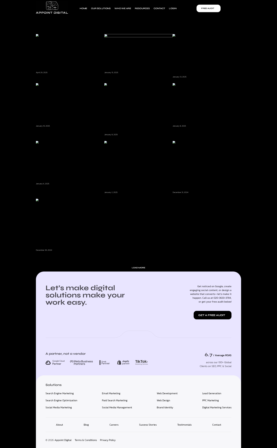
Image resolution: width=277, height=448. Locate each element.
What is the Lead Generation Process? (197, 82)
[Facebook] (227, 8)
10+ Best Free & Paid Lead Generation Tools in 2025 (204, 130)
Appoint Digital (63, 440)
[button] (138, 267)
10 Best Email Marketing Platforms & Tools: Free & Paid (69, 77)
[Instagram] (238, 8)
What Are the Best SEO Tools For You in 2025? (201, 197)
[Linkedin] (232, 8)
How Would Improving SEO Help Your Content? (66, 188)
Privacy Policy (108, 440)
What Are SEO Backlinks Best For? (126, 197)
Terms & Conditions (86, 440)
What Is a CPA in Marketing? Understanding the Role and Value (137, 79)
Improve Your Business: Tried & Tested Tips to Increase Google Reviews (69, 256)
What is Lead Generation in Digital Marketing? (64, 130)
